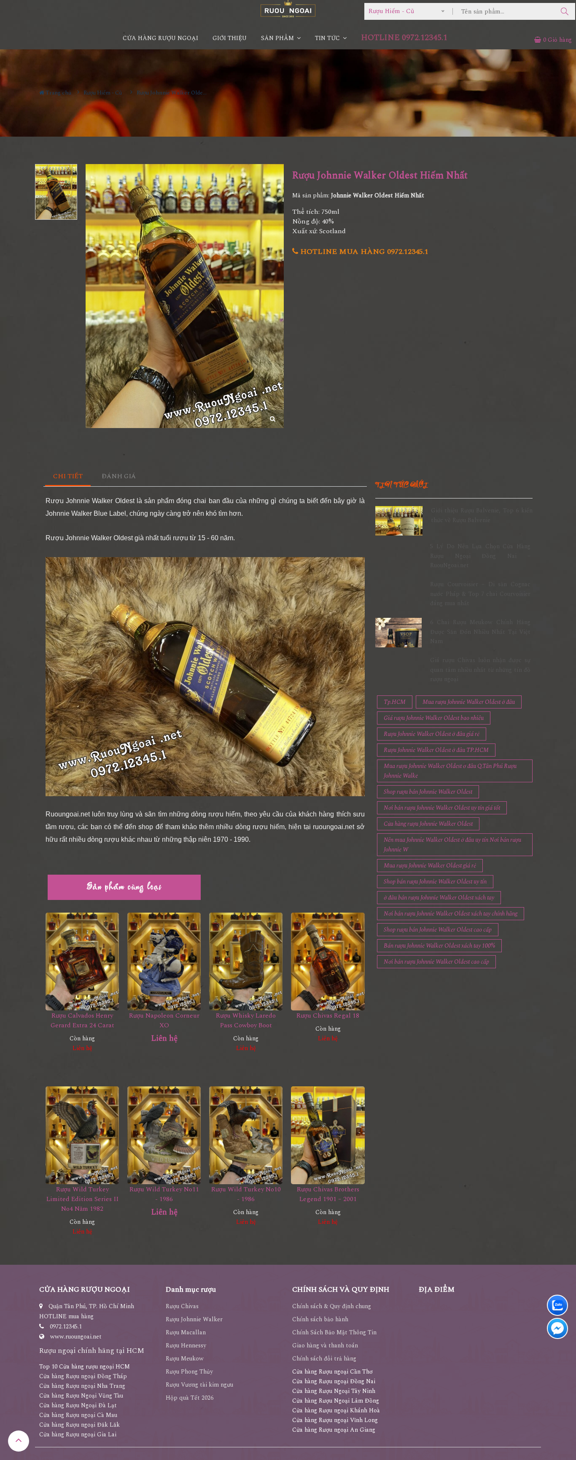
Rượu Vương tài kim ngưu (199, 1384)
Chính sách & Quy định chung (331, 1306)
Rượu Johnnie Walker (194, 1319)
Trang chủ (57, 93)
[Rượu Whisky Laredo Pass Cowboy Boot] (246, 961)
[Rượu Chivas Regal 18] (327, 961)
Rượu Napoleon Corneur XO (164, 1020)
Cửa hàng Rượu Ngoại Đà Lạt (78, 1405)
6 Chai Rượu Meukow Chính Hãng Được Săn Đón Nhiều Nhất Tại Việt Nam (480, 632)
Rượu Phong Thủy (189, 1371)
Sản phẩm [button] (278, 38)
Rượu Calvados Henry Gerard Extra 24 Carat (82, 1020)
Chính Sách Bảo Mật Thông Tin (334, 1332)
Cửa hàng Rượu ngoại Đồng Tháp (83, 1376)
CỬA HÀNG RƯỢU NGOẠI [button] (160, 38)
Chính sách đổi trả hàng (324, 1358)
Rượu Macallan (186, 1332)
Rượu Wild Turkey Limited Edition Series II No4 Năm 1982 (82, 1199)
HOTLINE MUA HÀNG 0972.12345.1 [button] (363, 251)
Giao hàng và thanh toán (325, 1345)
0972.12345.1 (66, 1326)
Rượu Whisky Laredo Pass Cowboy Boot (246, 1020)
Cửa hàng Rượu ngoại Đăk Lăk (79, 1424)
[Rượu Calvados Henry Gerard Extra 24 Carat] (82, 961)
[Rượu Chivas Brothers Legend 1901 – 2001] (327, 1135)
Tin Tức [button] (328, 38)
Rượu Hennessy (186, 1345)
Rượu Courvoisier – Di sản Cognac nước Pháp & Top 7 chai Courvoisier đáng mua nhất (480, 594)
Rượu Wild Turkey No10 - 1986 (246, 1194)
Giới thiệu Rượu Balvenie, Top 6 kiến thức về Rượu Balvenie (482, 515)
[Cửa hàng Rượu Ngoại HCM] (288, 8)
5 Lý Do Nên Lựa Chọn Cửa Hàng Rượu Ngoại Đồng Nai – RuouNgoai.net (480, 556)
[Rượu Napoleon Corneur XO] (164, 961)
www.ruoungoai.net (76, 1336)
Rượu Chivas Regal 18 (327, 1016)
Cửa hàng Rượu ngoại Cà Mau (78, 1415)
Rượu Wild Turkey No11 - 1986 (164, 1194)
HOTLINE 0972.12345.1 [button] (404, 38)
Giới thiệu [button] (230, 38)
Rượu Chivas (182, 1306)
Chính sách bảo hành (320, 1319)
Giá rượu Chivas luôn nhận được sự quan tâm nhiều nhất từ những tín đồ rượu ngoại (480, 670)
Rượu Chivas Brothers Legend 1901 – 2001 (328, 1194)
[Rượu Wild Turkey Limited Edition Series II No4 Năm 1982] (82, 1135)
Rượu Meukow (185, 1358)
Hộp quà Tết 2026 (189, 1397)
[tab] (68, 477)
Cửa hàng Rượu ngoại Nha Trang (82, 1386)
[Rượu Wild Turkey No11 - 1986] (164, 1135)
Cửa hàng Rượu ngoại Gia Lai (77, 1434)
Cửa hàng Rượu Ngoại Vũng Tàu (81, 1395)
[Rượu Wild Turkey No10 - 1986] (246, 1135)
